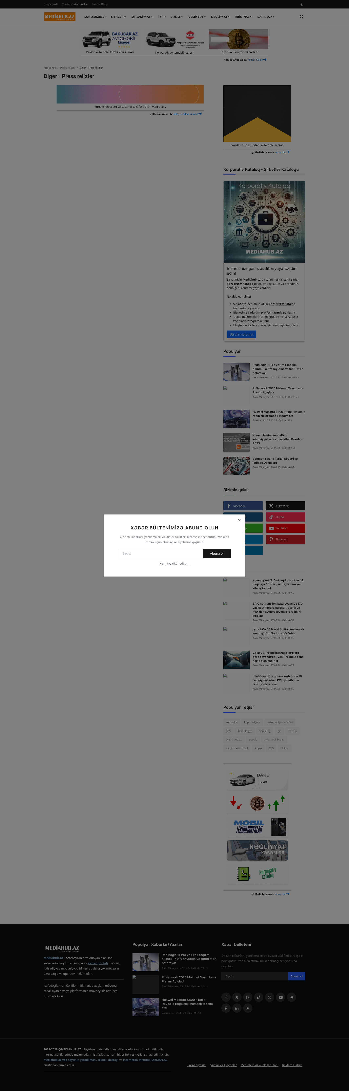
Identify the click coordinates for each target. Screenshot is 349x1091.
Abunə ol (217, 553)
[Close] (239, 520)
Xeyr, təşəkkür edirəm (174, 563)
